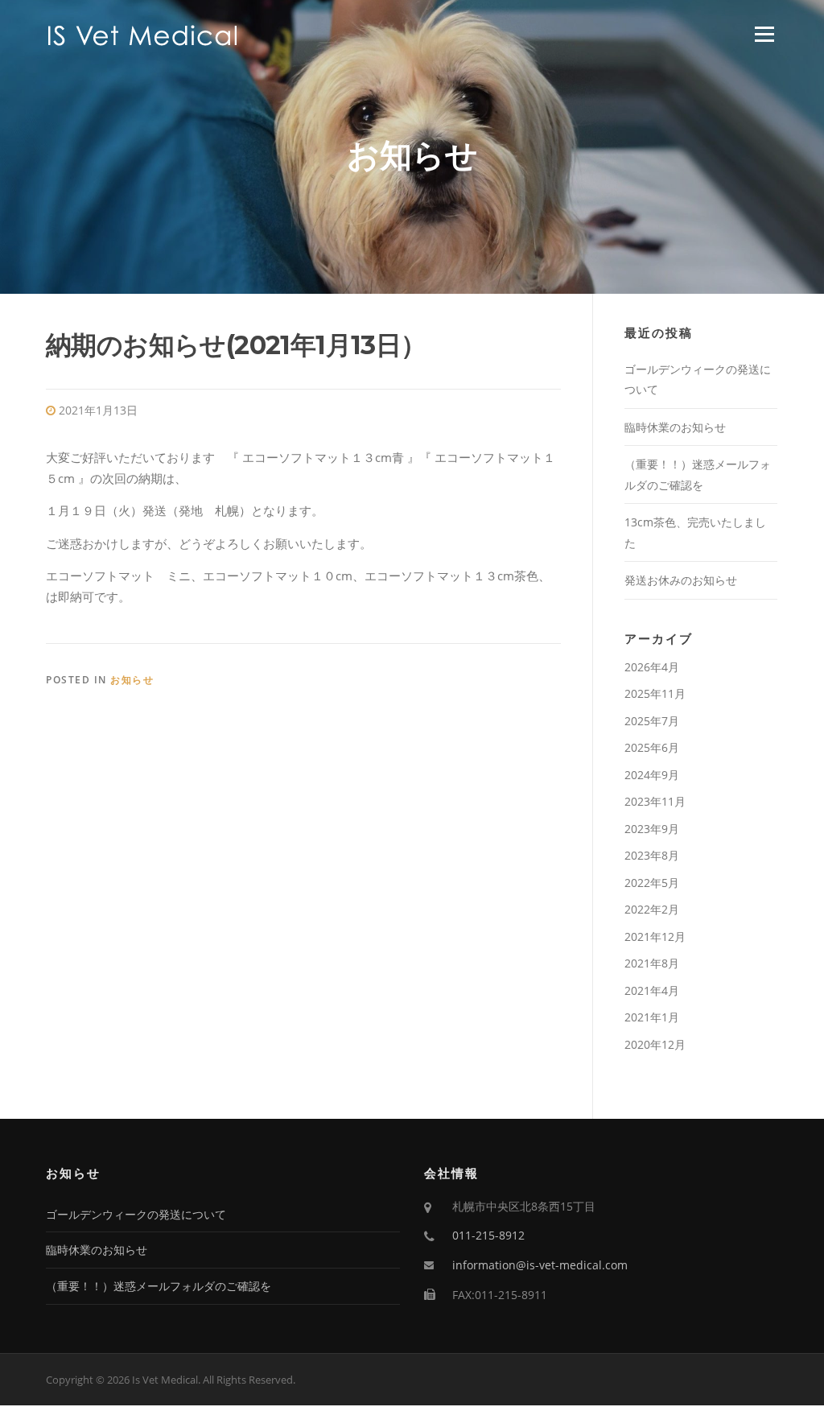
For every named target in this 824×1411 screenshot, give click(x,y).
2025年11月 (655, 693)
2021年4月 (651, 990)
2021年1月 (651, 1017)
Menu (764, 34)
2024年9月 (651, 774)
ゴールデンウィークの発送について (136, 1214)
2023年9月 (651, 828)
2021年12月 (655, 936)
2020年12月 (655, 1044)
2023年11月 (655, 801)
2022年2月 (651, 909)
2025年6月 (651, 747)
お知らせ (132, 680)
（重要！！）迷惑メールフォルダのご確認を (158, 1285)
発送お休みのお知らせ (680, 580)
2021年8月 (651, 963)
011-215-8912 (488, 1235)
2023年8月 (651, 855)
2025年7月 (651, 720)
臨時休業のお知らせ (675, 427)
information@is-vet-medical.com (540, 1265)
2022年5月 (651, 882)
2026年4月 (651, 667)
